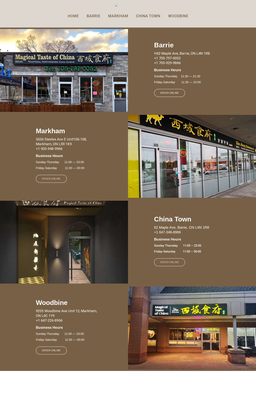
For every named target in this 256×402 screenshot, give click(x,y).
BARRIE (93, 16)
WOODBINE (178, 16)
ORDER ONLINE (169, 93)
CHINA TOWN (148, 16)
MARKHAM (118, 16)
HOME (73, 16)
